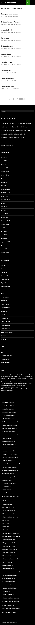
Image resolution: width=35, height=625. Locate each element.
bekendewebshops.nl (8, 565)
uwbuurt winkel (6, 30)
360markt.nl (5, 520)
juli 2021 (3, 203)
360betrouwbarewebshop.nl (10, 517)
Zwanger (19, 388)
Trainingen (3, 385)
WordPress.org (5, 362)
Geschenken (29, 380)
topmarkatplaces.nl (7, 591)
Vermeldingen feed (6, 355)
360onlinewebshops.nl (8, 539)
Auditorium (18, 374)
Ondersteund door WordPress (9, 622)
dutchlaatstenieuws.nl (8, 418)
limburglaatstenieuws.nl (9, 444)
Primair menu (32, 2)
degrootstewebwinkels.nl (9, 575)
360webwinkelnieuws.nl (9, 556)
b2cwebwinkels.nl (7, 562)
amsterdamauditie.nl (8, 402)
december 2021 (5, 189)
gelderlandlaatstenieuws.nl (10, 431)
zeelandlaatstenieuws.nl (9, 493)
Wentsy (3, 336)
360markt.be (5, 526)
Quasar (3, 314)
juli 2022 (3, 178)
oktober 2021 (5, 196)
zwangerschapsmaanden (7, 390)
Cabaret (11, 376)
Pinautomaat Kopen (7, 86)
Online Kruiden (5, 307)
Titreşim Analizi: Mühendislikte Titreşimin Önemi (16, 130)
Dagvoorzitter (4, 378)
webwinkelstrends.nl (8, 594)
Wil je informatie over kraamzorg (8, 388)
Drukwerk (24, 378)
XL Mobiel (4, 339)
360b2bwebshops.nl (8, 501)
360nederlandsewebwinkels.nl (11, 536)
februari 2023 (5, 168)
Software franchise (7, 46)
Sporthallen (16, 383)
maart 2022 (4, 185)
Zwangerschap (24, 388)
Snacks (24, 381)
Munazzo (3, 290)
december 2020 (5, 221)
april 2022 (4, 182)
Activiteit (3, 374)
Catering (16, 376)
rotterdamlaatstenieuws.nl (10, 470)
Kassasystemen (6, 70)
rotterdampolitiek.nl (8, 473)
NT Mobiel (4, 300)
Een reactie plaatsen (13, 16)
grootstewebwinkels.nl (8, 585)
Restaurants (8, 381)
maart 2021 (4, 214)
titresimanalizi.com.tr (8, 605)
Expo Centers (10, 380)
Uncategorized (5, 325)
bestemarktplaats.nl (8, 568)
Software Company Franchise (10, 22)
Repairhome (4, 318)
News (2, 293)
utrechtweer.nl (6, 489)
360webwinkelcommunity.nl (10, 549)
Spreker (21, 383)
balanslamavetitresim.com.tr (10, 598)
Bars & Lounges (25, 374)
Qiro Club (4, 311)
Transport (8, 385)
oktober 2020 (5, 224)
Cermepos (4, 272)
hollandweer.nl (6, 438)
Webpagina (16, 387)
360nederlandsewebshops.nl (10, 533)
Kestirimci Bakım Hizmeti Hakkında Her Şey (14, 127)
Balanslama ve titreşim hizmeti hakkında (13, 137)
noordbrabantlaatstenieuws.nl (11, 457)
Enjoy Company (5, 283)
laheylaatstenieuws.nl (8, 441)
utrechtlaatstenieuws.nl (9, 483)
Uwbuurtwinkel (5, 328)
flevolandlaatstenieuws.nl (9, 425)
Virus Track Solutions (7, 332)
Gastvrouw (22, 380)
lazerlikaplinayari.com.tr (9, 612)
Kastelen (3, 381)
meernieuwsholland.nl (8, 451)
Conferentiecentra (27, 376)
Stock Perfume (5, 321)
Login (2, 352)
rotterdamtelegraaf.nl (8, 477)
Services (18, 381)
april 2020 (4, 238)
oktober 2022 (5, 175)
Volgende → (21, 99)
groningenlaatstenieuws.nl (10, 435)
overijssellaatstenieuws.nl (9, 467)
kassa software (6, 54)
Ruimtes (13, 381)
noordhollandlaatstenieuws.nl (11, 464)
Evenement (3, 380)
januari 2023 (5, 171)
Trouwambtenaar (15, 385)
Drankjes (19, 378)
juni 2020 (4, 231)
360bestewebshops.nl (8, 510)
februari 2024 (5, 157)
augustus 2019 (5, 242)
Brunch (30, 374)
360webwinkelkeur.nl (8, 552)
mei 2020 (4, 235)
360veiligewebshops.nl (8, 546)
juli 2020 (3, 228)
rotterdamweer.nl (7, 480)
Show (21, 381)
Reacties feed (5, 359)
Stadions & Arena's (27, 383)
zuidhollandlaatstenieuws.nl (10, 496)
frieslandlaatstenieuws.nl (9, 428)
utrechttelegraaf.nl (7, 486)
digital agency (5, 38)
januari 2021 (5, 217)
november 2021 (5, 192)
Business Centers (5, 376)
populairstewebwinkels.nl (9, 588)
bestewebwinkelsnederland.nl (11, 572)
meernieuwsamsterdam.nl (9, 448)
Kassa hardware (6, 62)
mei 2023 (4, 161)
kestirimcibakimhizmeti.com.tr (11, 608)
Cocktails (20, 376)
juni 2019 (4, 249)
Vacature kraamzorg (5, 387)
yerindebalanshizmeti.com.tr (10, 601)
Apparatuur (13, 374)
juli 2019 (3, 245)
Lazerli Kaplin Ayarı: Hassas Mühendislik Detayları (16, 123)
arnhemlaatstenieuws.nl (9, 412)
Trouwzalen (22, 385)
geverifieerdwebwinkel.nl (9, 581)
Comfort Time (5, 276)
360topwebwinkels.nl (8, 543)
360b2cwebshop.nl (7, 504)
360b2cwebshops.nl (8, 507)
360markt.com (6, 530)
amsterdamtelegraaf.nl (8, 409)
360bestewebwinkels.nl (9, 514)
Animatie (8, 374)
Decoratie (13, 378)
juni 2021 (4, 206)
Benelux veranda (6, 269)
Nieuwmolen (5, 297)
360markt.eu (5, 523)
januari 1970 (5, 252)
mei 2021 (4, 210)
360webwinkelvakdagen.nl (10, 559)
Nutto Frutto (5, 304)
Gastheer (18, 380)
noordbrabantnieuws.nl (9, 460)
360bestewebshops (8, 2)
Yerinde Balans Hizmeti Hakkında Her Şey (13, 134)
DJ (16, 378)
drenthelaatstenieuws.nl (9, 415)
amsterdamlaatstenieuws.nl (10, 406)
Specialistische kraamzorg (7, 383)
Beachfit (3, 265)
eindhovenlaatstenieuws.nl (10, 422)
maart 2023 (4, 164)
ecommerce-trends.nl (8, 578)
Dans (9, 378)
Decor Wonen (5, 279)
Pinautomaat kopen (7, 78)
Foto (14, 380)
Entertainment (30, 378)
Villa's (12, 387)
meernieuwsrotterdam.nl (9, 454)
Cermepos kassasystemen (9, 14)
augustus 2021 (5, 199)
